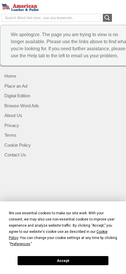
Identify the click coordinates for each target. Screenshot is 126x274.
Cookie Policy (17, 145)
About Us (13, 115)
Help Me (93, 7)
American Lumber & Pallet (24, 7)
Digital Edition (17, 95)
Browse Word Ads (21, 105)
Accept (63, 261)
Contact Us (15, 154)
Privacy (11, 125)
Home (10, 75)
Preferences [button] (20, 244)
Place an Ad (15, 85)
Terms (10, 135)
